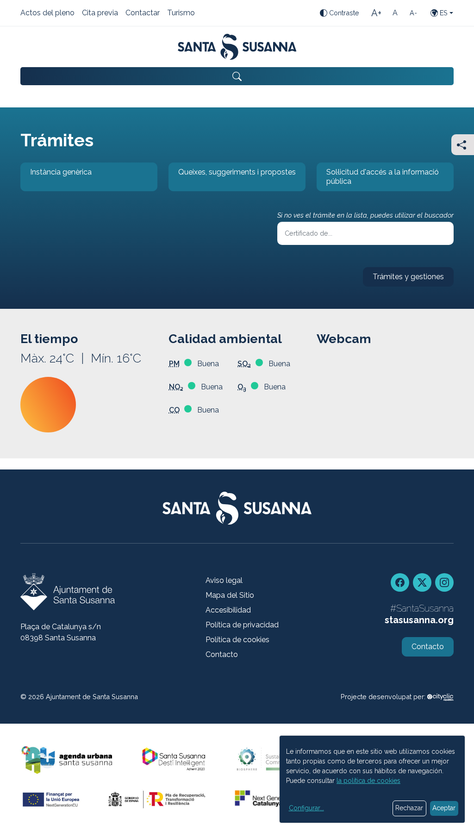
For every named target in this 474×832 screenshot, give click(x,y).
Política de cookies (237, 639)
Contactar (142, 13)
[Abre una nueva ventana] (440, 697)
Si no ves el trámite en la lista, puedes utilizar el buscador (365, 215)
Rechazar (409, 808)
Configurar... (306, 808)
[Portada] (237, 47)
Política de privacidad (242, 624)
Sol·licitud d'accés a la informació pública (378, 179)
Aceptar (443, 808)
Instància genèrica (56, 179)
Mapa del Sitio (230, 595)
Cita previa (100, 13)
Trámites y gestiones (403, 279)
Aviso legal (224, 580)
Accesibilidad (228, 610)
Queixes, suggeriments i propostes (232, 179)
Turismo (181, 13)
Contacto (222, 654)
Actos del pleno (47, 13)
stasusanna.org (419, 620)
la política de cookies (368, 780)
